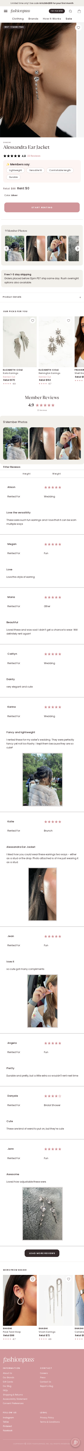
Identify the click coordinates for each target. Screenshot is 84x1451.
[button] (42, 245)
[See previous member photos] (6, 248)
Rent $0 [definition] (23, 188)
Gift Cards (8, 1381)
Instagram (8, 1417)
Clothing (18, 19)
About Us (7, 1373)
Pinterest (7, 1426)
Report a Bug (46, 1386)
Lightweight (15, 170)
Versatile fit (35, 170)
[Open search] (70, 11)
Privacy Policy (47, 1417)
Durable (13, 177)
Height (26, 473)
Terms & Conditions (50, 1421)
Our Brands (8, 1377)
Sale (69, 19)
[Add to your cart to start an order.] (79, 11)
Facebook (7, 1430)
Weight (56, 473)
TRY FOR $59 (57, 11)
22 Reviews (33, 156)
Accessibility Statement (15, 1399)
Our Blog (7, 1386)
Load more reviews (42, 1253)
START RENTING (42, 207)
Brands (33, 19)
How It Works (52, 19)
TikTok (6, 1421)
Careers (44, 1373)
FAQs (5, 1390)
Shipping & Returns (13, 1394)
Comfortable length (60, 170)
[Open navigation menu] (6, 11)
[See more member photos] (77, 248)
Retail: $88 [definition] (9, 188)
